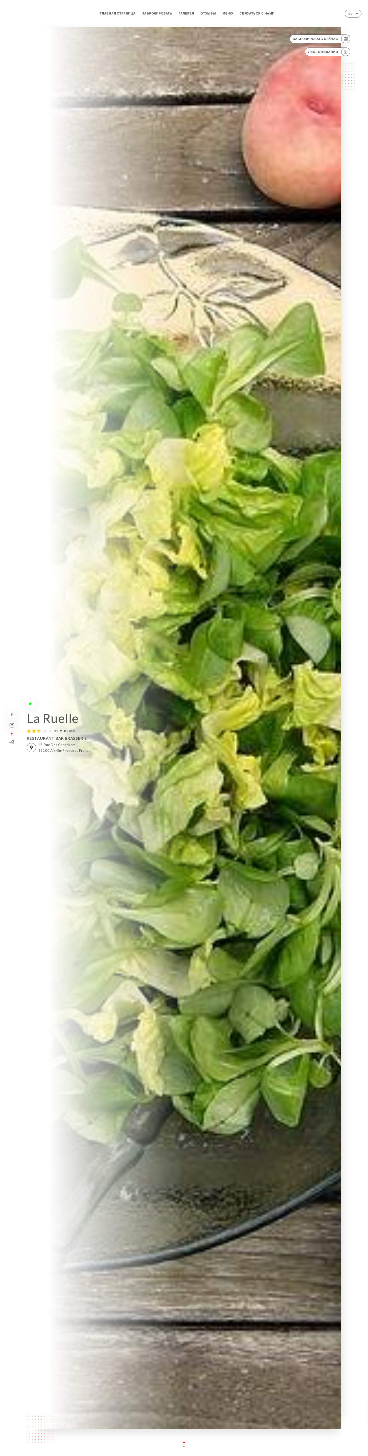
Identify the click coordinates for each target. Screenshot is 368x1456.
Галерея (186, 13)
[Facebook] (12, 714)
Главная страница (118, 13)
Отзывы (208, 13)
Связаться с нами (257, 13)
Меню (228, 13)
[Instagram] (12, 725)
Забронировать (157, 13)
